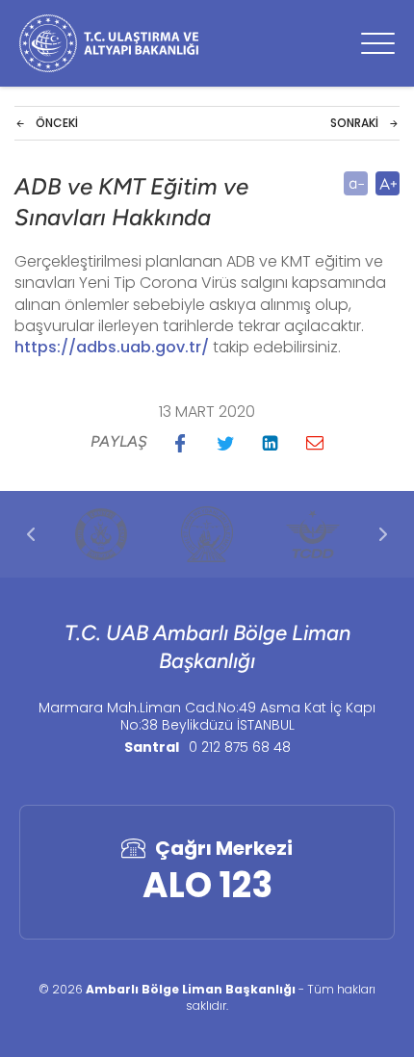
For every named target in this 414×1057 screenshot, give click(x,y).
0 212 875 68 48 (240, 747)
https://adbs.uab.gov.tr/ (111, 347)
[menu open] (378, 43)
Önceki (57, 123)
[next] (383, 534)
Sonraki (354, 123)
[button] (180, 442)
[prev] (30, 534)
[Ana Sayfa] (108, 43)
